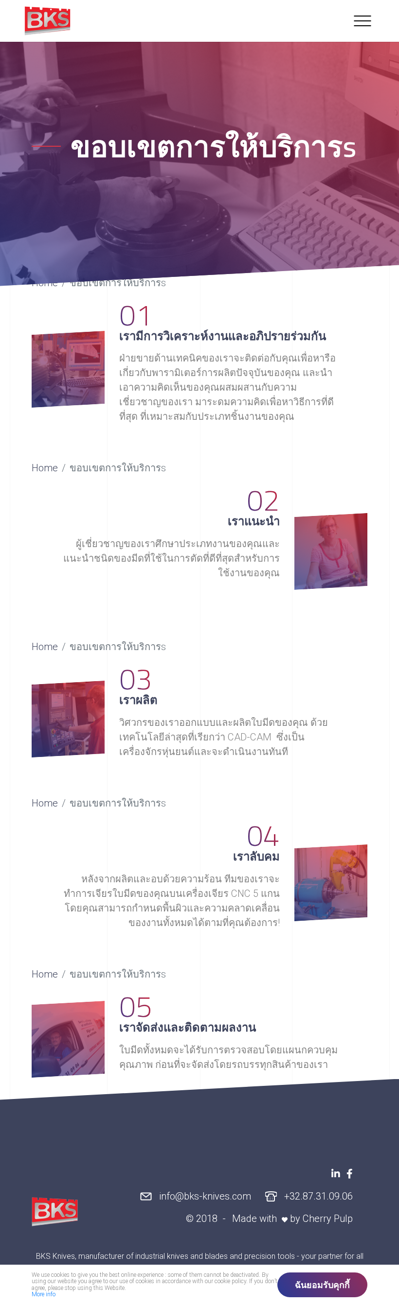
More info (43, 1294)
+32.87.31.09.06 (317, 1196)
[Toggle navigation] (362, 21)
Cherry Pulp (328, 1218)
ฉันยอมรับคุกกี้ (322, 1285)
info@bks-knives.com (204, 1196)
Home (45, 468)
